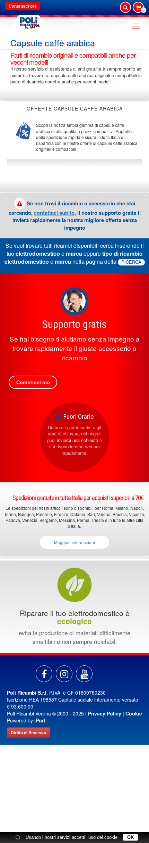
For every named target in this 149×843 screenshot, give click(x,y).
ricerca (131, 262)
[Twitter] (84, 673)
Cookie (133, 713)
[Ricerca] (125, 7)
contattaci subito (54, 212)
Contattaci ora (23, 6)
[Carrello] (138, 8)
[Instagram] (64, 673)
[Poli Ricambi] (29, 21)
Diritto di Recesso (28, 732)
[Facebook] (44, 673)
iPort (39, 720)
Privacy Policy (104, 713)
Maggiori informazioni (74, 542)
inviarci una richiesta (77, 440)
